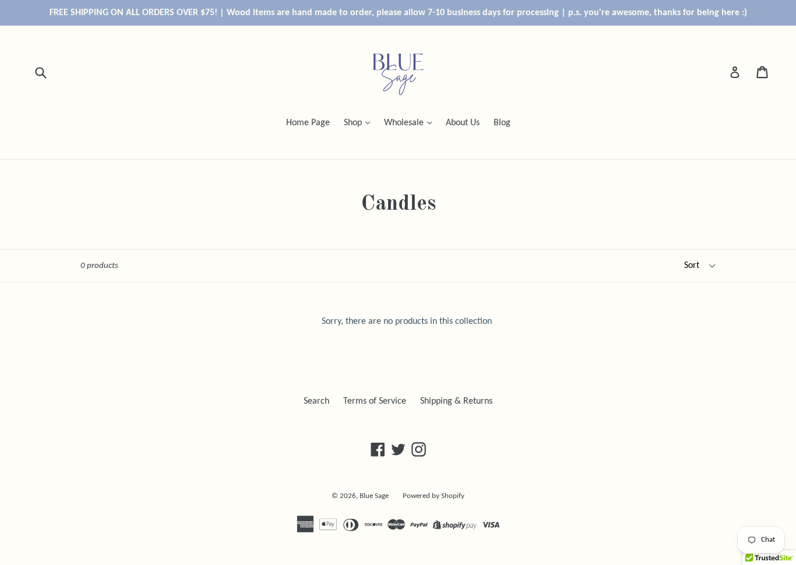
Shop (354, 123)
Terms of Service (374, 401)
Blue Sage (374, 496)
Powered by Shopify (433, 496)
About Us (463, 123)
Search (316, 401)
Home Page (308, 123)
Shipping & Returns (456, 401)
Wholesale (405, 123)
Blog (502, 123)
